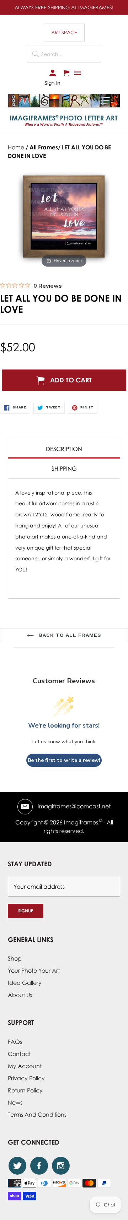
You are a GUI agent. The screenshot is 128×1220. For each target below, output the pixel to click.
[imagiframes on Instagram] (61, 1166)
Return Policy (25, 1090)
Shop (15, 958)
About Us (20, 994)
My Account (25, 1066)
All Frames (44, 147)
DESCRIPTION (64, 448)
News (15, 1102)
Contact (19, 1053)
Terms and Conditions (37, 1114)
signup (25, 910)
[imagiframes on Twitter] (17, 1166)
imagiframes (81, 822)
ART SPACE (64, 32)
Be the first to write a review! (64, 760)
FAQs (15, 1041)
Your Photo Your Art (34, 970)
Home (16, 147)
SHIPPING (64, 468)
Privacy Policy (26, 1078)
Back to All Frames (69, 635)
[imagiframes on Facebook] (39, 1166)
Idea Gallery (25, 982)
